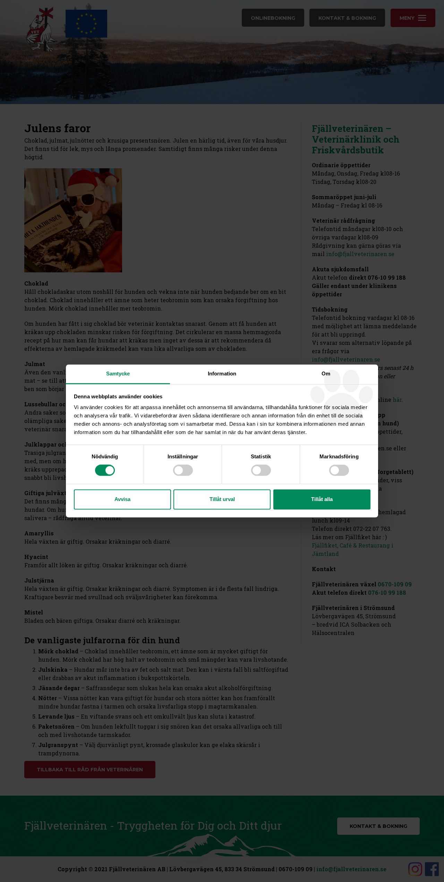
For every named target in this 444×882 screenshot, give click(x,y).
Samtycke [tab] (118, 373)
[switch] (183, 470)
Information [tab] (222, 373)
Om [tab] (326, 373)
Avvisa (122, 499)
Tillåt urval (222, 499)
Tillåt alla (322, 499)
